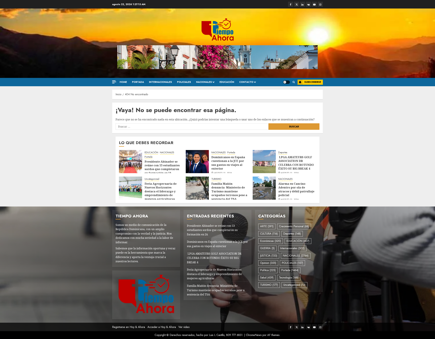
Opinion (268, 263)
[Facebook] (290, 4)
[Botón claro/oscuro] (286, 82)
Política (268, 270)
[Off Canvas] (114, 81)
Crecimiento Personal (294, 226)
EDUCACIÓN (227, 82)
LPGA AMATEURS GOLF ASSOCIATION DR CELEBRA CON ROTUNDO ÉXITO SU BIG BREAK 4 (296, 162)
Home (123, 82)
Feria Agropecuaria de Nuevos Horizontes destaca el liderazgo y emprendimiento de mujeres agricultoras (161, 191)
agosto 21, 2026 (223, 173)
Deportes (282, 152)
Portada (138, 82)
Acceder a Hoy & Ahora (161, 327)
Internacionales (160, 82)
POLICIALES (184, 82)
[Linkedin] (302, 4)
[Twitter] (296, 4)
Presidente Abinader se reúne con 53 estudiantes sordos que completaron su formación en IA (162, 167)
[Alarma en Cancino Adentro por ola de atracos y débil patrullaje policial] (264, 188)
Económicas (270, 241)
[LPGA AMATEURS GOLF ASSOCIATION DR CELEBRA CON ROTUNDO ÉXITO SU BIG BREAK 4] (264, 161)
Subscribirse (312, 82)
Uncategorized (152, 179)
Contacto (246, 82)
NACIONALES (204, 82)
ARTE (267, 226)
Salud (267, 277)
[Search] (294, 82)
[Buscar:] (192, 126)
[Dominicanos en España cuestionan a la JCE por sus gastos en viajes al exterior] (197, 161)
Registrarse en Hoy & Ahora (128, 327)
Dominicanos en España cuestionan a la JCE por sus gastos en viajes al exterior (228, 162)
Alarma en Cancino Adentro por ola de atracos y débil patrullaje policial (296, 189)
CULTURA (269, 234)
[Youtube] (314, 4)
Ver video (184, 327)
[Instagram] (320, 4)
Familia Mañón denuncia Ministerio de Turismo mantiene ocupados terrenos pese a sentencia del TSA (229, 191)
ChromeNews (254, 335)
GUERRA (267, 248)
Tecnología (289, 277)
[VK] (308, 4)
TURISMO (216, 179)
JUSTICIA (268, 256)
